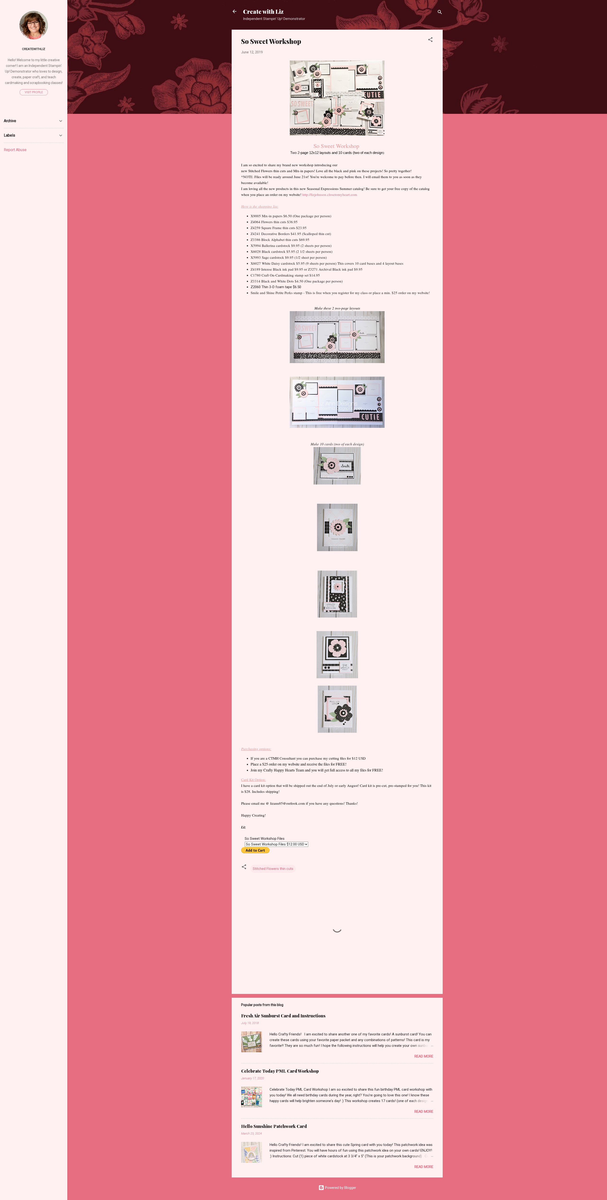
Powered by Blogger (340, 1188)
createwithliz (33, 49)
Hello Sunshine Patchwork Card (274, 1126)
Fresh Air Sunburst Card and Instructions (283, 1016)
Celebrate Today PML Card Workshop (280, 1071)
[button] (430, 40)
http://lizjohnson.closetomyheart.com (330, 194)
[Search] (440, 13)
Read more (423, 1056)
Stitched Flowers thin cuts (273, 869)
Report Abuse (15, 150)
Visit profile (34, 92)
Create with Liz (263, 11)
